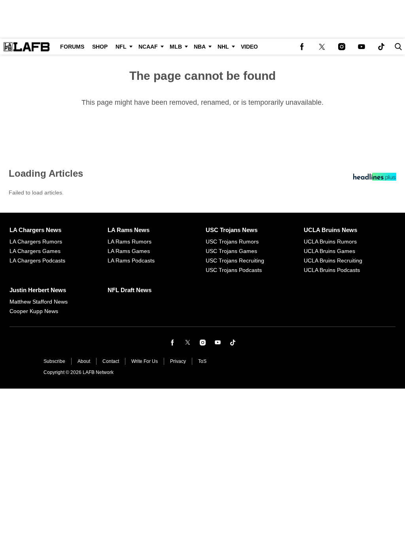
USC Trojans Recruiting (235, 260)
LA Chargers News (35, 230)
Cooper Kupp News (33, 311)
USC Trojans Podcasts (234, 270)
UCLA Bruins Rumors (330, 241)
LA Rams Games (129, 251)
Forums (72, 46)
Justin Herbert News (37, 290)
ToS (202, 361)
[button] (396, 47)
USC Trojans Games (231, 251)
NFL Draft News (129, 290)
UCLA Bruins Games (329, 251)
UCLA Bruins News (330, 230)
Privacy (178, 361)
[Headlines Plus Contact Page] (374, 179)
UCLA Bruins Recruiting (333, 260)
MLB (176, 46)
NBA (200, 46)
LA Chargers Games (35, 251)
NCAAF (148, 46)
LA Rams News (129, 230)
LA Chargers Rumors (35, 241)
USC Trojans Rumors (232, 241)
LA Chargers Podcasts (37, 260)
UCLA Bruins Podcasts (332, 270)
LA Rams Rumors (129, 241)
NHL (223, 46)
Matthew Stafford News (38, 301)
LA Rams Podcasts (131, 260)
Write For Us (144, 361)
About (84, 361)
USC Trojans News (231, 230)
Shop (100, 46)
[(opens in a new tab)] (302, 47)
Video (249, 46)
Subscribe (54, 361)
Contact (110, 361)
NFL (121, 46)
